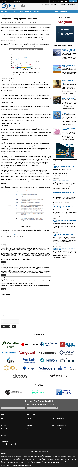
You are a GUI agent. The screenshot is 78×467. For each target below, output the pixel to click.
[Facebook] (26, 22)
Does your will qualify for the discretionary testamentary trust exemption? (68, 51)
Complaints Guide (55, 432)
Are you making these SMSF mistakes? (26, 1)
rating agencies (19, 234)
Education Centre (4, 432)
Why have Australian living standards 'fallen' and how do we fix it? (69, 82)
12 (69, 188)
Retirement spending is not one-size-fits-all (68, 112)
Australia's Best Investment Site (59, 425)
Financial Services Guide (44, 459)
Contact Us (29, 425)
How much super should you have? (61, 180)
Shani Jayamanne (57, 188)
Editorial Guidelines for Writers (58, 418)
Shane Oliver (65, 93)
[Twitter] (28, 22)
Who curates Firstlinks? (32, 422)
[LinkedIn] (30, 22)
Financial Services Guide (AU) (58, 428)
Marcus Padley (65, 76)
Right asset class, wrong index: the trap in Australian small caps (63, 207)
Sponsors (62, 1)
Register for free (73, 1)
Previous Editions (13, 11)
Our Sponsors (4, 425)
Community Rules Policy (32, 428)
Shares (54, 204)
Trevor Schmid (56, 243)
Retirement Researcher (58, 202)
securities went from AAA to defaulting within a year (26, 119)
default (9, 234)
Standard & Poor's (29, 234)
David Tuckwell (65, 108)
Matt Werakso (65, 124)
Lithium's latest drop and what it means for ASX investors (69, 97)
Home (2, 11)
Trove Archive (4, 435)
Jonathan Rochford (7, 22)
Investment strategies (57, 232)
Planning (54, 164)
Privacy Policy (30, 432)
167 (4, 15)
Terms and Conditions (56, 422)
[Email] (33, 22)
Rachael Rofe (65, 61)
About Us (29, 418)
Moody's (13, 234)
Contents (3, 422)
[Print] (35, 22)
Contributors (20, 11)
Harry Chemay (65, 139)
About (66, 1)
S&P (24, 234)
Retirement (55, 190)
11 (67, 175)
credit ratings (5, 234)
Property (54, 218)
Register (68, 408)
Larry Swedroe (56, 257)
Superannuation (56, 178)
